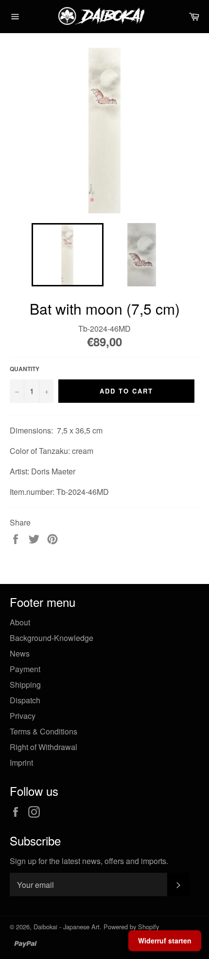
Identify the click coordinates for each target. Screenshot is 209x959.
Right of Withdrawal (43, 746)
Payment (25, 669)
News (20, 653)
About (20, 622)
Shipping (25, 684)
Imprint (21, 762)
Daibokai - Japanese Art (67, 926)
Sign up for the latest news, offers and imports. (89, 861)
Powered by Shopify (131, 926)
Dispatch (25, 700)
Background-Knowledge (51, 637)
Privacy (22, 715)
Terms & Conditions (43, 731)
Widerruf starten (165, 940)
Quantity (24, 369)
